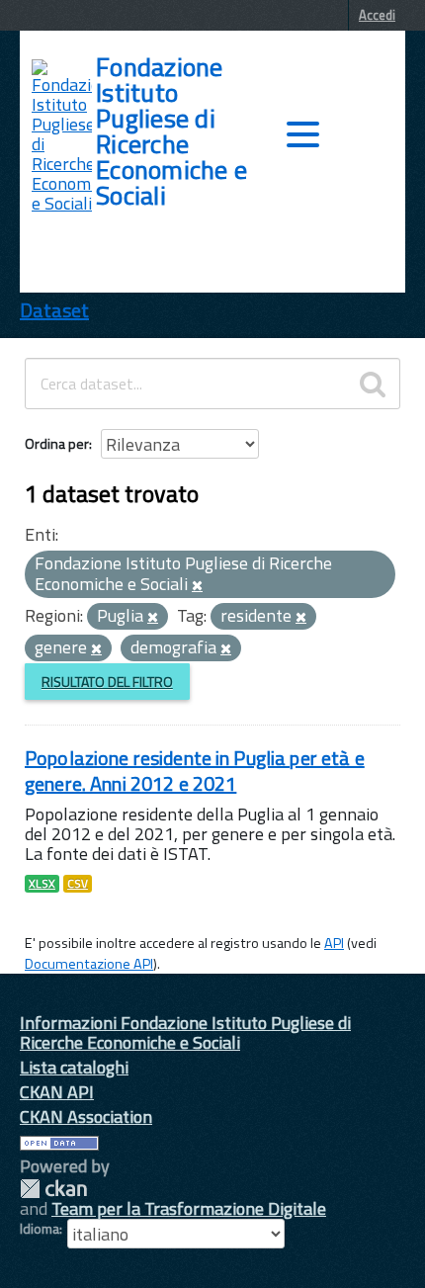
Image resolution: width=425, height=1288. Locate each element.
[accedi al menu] (302, 134)
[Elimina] (197, 586)
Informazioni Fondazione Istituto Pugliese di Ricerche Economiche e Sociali (185, 1032)
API (334, 943)
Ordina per (57, 443)
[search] (372, 383)
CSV (77, 884)
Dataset (54, 310)
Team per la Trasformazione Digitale (188, 1208)
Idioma (39, 1229)
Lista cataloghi (74, 1067)
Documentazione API (89, 964)
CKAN (53, 1188)
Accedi (377, 15)
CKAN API (57, 1091)
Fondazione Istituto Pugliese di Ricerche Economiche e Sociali (171, 131)
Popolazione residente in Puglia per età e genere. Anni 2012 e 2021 (195, 770)
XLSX (42, 884)
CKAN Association (86, 1116)
